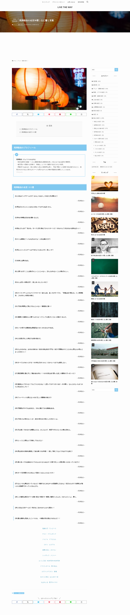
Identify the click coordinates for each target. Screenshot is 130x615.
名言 (95, 114)
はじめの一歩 (54, 577)
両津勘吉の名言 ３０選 (29, 132)
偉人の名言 (98, 118)
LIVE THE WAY (65, 7)
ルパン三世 (42, 561)
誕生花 (96, 85)
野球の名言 (99, 142)
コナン (46, 544)
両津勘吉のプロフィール (29, 129)
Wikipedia (19, 172)
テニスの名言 (99, 152)
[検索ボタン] (87, 2)
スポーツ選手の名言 (101, 138)
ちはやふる (44, 582)
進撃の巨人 (45, 550)
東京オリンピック (106, 166)
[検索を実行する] (116, 69)
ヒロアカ (52, 544)
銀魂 (55, 571)
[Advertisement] (65, 45)
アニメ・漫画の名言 (18, 24)
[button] (17, 114)
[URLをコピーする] (81, 114)
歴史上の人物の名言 (101, 128)
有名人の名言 (99, 121)
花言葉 (96, 81)
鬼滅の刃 (45, 528)
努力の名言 (97, 110)
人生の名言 (97, 99)
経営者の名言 (99, 125)
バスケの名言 (99, 149)
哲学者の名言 (99, 132)
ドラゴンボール (45, 566)
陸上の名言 (99, 155)
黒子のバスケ (53, 582)
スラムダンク (52, 534)
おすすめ (95, 166)
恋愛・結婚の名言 (99, 96)
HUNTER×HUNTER (53, 561)
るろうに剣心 (44, 577)
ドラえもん (52, 539)
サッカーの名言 (100, 145)
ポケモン (53, 550)
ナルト (44, 534)
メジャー (53, 555)
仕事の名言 (97, 103)
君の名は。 (54, 566)
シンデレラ (45, 555)
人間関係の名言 (99, 107)
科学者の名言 (99, 135)
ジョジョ (45, 539)
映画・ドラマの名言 (100, 92)
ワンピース (52, 528)
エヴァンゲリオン (47, 571)
